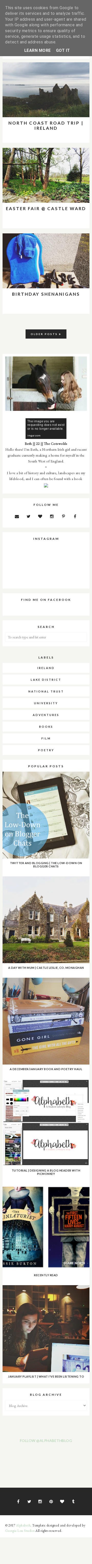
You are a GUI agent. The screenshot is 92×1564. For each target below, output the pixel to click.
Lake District (46, 679)
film (46, 738)
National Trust (46, 691)
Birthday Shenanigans (46, 294)
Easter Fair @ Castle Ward (46, 208)
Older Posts (44, 334)
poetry (46, 750)
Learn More (37, 50)
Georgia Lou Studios (20, 1531)
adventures (46, 715)
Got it (63, 50)
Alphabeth (23, 1525)
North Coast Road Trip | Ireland (46, 125)
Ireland (46, 668)
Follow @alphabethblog (46, 1440)
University (46, 703)
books (46, 726)
